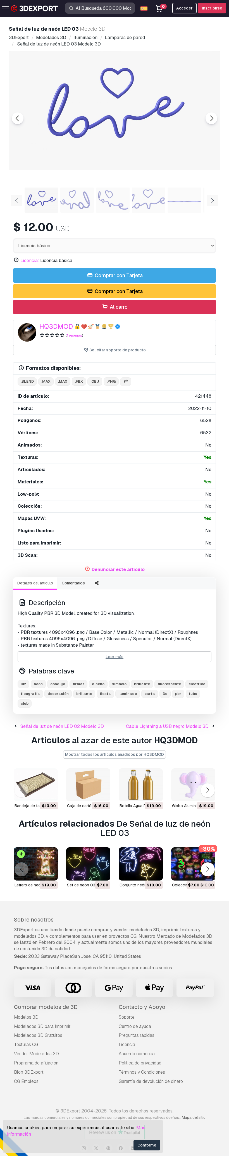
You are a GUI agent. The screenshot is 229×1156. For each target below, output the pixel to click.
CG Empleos (26, 1081)
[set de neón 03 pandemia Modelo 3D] (88, 864)
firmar (78, 684)
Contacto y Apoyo (142, 1007)
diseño (98, 684)
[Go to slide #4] (148, 200)
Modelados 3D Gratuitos (38, 1035)
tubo (193, 693)
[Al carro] (38, 793)
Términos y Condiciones (142, 1072)
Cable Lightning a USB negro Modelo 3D (167, 726)
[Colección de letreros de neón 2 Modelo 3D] (193, 864)
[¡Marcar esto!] (50, 793)
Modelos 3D (26, 1017)
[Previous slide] (17, 118)
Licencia (127, 1044)
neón (38, 684)
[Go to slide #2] (77, 200)
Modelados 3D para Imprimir (42, 1026)
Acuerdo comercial (137, 1054)
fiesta (105, 693)
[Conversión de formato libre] (125, 382)
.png (111, 381)
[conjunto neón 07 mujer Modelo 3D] (141, 864)
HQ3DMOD (56, 326)
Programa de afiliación (36, 1063)
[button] (207, 790)
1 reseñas (74, 335)
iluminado (127, 693)
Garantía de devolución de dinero (151, 1081)
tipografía (30, 693)
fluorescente (169, 684)
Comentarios (73, 583)
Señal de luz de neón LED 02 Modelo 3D (62, 726)
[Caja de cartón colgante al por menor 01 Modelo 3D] (88, 785)
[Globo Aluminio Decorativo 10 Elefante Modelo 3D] (193, 785)
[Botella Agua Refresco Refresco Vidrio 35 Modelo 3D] (141, 785)
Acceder (184, 8)
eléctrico (197, 684)
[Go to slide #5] (184, 200)
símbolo (119, 684)
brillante (142, 684)
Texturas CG (26, 1044)
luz (23, 684)
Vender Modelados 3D (36, 1054)
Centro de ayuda (135, 1026)
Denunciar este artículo (118, 569)
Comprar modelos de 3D (46, 1007)
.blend (27, 381)
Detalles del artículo (35, 583)
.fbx (79, 381)
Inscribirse (212, 8)
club (24, 703)
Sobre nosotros (34, 919)
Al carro (118, 307)
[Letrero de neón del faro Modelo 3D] (36, 864)
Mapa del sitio (194, 1117)
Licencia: (29, 260)
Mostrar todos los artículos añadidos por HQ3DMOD (114, 754)
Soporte (127, 1017)
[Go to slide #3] (113, 200)
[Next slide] (211, 118)
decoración (58, 693)
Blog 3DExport (29, 1072)
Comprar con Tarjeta (118, 275)
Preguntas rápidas (136, 1035)
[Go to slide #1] (41, 200)
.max (46, 381)
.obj (94, 381)
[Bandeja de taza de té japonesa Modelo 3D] (36, 785)
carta (149, 693)
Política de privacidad (140, 1063)
